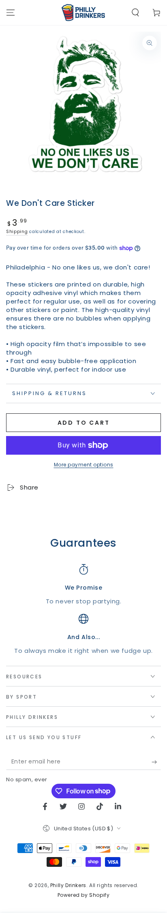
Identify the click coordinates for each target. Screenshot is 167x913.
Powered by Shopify (84, 895)
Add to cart (84, 423)
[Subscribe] (156, 762)
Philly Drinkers (68, 885)
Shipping (17, 232)
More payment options (83, 464)
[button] (135, 12)
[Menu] (10, 12)
